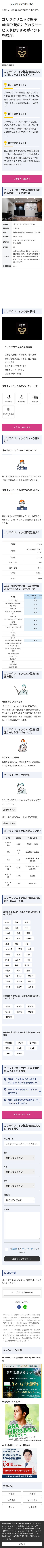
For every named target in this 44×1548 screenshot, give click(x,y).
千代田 (7, 970)
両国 (28, 960)
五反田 (19, 981)
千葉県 (19, 1011)
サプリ (11, 1506)
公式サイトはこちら (22, 178)
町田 (7, 960)
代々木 (7, 986)
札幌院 (29, 844)
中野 (7, 965)
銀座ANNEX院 (9, 65)
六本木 (7, 933)
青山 (26, 927)
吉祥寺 (7, 954)
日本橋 (30, 981)
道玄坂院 (33, 1042)
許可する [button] (22, 1544)
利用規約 (14, 1249)
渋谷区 (19, 976)
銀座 (26, 922)
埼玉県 (7, 1011)
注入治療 (11, 1500)
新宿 (7, 922)
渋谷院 (36, 852)
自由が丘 (8, 949)
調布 (18, 954)
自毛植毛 (32, 1506)
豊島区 (30, 976)
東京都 (30, 1011)
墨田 (28, 970)
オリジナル (32, 1500)
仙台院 (36, 844)
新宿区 (7, 981)
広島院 (32, 875)
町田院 (19, 1053)
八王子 (17, 960)
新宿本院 (29, 852)
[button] (39, 736)
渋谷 (16, 927)
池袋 (16, 922)
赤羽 (29, 949)
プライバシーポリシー (29, 1249)
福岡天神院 (32, 883)
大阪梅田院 (30, 866)
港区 (7, 927)
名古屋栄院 (30, 858)
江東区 (30, 986)
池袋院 (7, 1048)
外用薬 (32, 1493)
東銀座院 (31, 1048)
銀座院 (19, 1048)
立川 (28, 954)
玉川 (20, 949)
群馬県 (30, 1006)
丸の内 (7, 976)
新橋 (16, 965)
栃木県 (19, 1006)
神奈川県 (8, 1017)
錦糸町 (29, 938)
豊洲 (7, 944)
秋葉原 (7, 938)
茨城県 (7, 1006)
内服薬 (11, 1493)
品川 (28, 933)
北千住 (27, 965)
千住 (26, 944)
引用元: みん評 (9, 809)
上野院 (7, 1053)
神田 (18, 970)
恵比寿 (19, 986)
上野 (18, 938)
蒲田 (16, 944)
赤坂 (18, 933)
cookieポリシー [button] (7, 1539)
